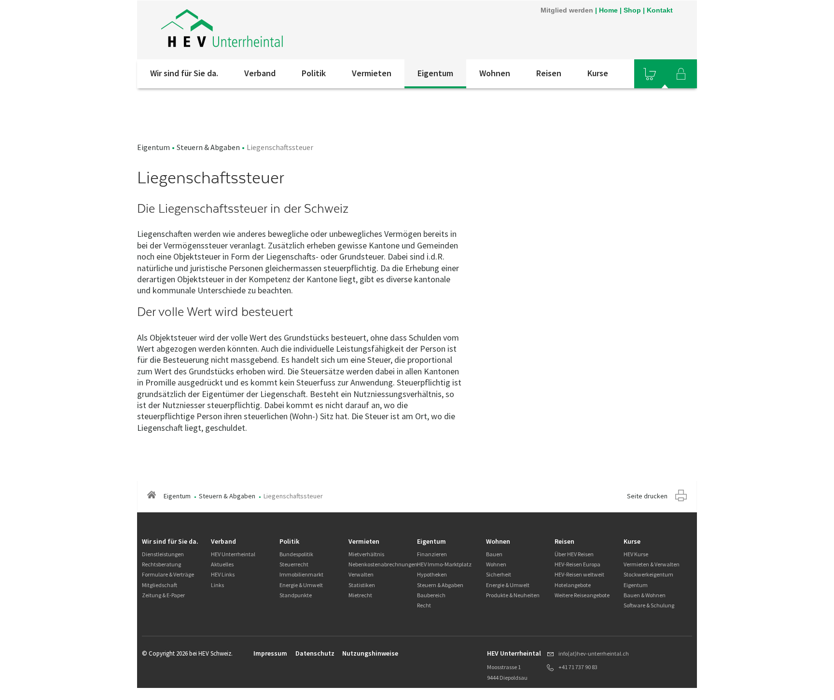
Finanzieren (432, 554)
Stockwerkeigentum (648, 574)
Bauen (494, 554)
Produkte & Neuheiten (513, 595)
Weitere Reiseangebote (582, 595)
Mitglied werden (567, 10)
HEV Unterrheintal (233, 554)
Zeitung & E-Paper (163, 595)
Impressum (270, 653)
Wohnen (494, 73)
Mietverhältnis (366, 554)
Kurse (597, 73)
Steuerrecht (293, 564)
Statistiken (361, 585)
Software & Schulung (649, 605)
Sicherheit (498, 574)
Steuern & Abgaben (208, 147)
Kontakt (660, 10)
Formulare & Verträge (168, 574)
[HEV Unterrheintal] (222, 30)
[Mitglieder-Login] (681, 73)
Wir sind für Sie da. (184, 73)
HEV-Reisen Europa (577, 564)
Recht (424, 605)
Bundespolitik (296, 554)
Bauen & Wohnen (645, 595)
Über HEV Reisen (574, 554)
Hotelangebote (573, 585)
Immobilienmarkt (301, 574)
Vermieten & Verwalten (652, 564)
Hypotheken (432, 574)
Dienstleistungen (163, 554)
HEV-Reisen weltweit (579, 574)
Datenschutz (314, 653)
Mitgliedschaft (159, 585)
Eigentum (435, 73)
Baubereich (431, 595)
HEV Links (223, 574)
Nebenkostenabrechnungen (382, 564)
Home (608, 10)
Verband (260, 73)
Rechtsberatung (161, 564)
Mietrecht (360, 595)
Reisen (548, 73)
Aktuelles (222, 564)
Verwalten (361, 574)
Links (217, 585)
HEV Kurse (636, 554)
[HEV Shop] (649, 73)
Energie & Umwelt (301, 585)
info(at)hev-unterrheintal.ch (593, 653)
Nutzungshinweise (370, 653)
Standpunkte (295, 595)
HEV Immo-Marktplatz (444, 564)
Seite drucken (647, 496)
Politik (314, 73)
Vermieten (371, 73)
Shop (632, 10)
